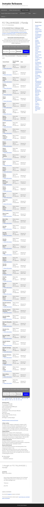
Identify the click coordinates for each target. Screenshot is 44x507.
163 (3, 399)
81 (10, 399)
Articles (34, 13)
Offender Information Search (14, 10)
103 (16, 398)
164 (5, 399)
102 (14, 398)
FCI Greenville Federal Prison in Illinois (38, 64)
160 (23, 398)
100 (10, 398)
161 (25, 398)
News (30, 13)
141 (21, 399)
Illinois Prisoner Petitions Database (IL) (38, 68)
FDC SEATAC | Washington (8, 458)
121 (17, 399)
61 (7, 399)
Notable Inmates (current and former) (10, 420)
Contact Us (3, 16)
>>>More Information (7, 68)
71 (9, 399)
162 (27, 398)
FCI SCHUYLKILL (6, 457)
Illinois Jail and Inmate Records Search (38, 72)
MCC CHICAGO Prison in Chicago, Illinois (38, 56)
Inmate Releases (12, 3)
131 (19, 399)
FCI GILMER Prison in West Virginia (38, 77)
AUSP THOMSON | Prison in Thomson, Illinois (38, 47)
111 (14, 399)
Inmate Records (4, 10)
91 (12, 399)
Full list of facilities (25, 10)
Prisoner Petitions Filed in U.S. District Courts (9, 13)
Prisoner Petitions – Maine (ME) (37, 42)
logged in (10, 494)
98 (6, 398)
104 (19, 398)
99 (7, 398)
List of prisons (22, 13)
